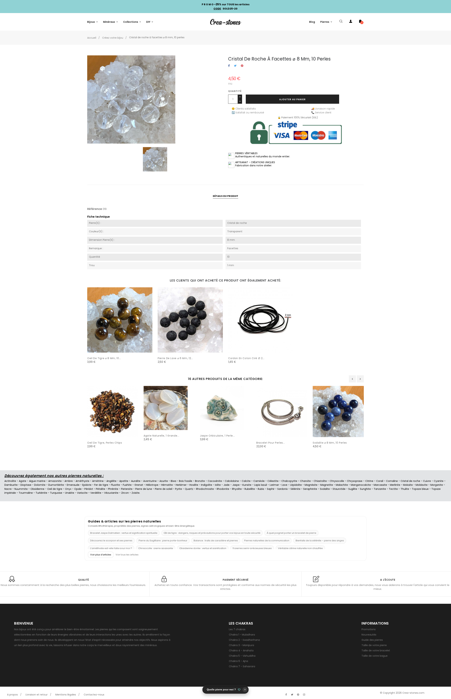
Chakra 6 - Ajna (238, 661)
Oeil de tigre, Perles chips (104, 442)
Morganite (436, 485)
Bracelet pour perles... (270, 442)
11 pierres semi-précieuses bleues (252, 548)
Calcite (246, 481)
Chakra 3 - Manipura (241, 645)
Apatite (123, 481)
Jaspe (236, 485)
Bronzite (200, 481)
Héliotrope (152, 485)
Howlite (193, 485)
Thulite (405, 489)
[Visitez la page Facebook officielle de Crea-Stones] (286, 694)
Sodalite (325, 489)
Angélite (111, 481)
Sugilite (352, 489)
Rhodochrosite (205, 489)
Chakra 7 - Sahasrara (242, 666)
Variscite (82, 493)
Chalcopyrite (289, 481)
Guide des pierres (372, 640)
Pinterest (242, 66)
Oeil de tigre (54, 489)
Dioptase (25, 485)
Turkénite (41, 493)
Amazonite (55, 481)
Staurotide (339, 489)
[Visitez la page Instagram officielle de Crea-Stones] (304, 694)
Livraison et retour (37, 694)
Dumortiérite (56, 485)
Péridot (88, 489)
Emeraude (73, 485)
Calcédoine (232, 481)
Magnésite (311, 485)
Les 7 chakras (237, 629)
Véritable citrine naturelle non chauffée (300, 548)
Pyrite (178, 489)
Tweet (235, 66)
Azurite (163, 481)
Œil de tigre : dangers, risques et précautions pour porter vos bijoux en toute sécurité (212, 533)
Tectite (393, 489)
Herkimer (181, 485)
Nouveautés (369, 634)
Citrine (369, 481)
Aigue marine (37, 481)
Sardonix (282, 489)
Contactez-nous (94, 694)
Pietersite (126, 489)
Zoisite (136, 493)
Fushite (127, 485)
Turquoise (56, 493)
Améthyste (82, 481)
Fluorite (115, 485)
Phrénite (113, 489)
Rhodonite (223, 489)
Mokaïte (408, 485)
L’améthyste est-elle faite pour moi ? (111, 548)
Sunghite (365, 489)
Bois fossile (185, 481)
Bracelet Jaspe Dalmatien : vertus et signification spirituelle (123, 533)
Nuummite (21, 489)
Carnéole (259, 481)
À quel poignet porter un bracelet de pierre (291, 533)
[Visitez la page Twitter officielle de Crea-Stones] (292, 694)
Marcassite (380, 485)
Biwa (173, 481)
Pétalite (100, 489)
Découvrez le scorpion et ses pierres (111, 540)
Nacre (8, 489)
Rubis (261, 489)
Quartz (189, 489)
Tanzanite (380, 489)
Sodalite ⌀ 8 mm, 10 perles (330, 442)
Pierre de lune (143, 489)
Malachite (342, 485)
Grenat (138, 485)
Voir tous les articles (127, 554)
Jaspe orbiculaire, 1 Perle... (217, 435)
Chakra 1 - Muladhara (242, 634)
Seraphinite (310, 489)
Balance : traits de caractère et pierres (216, 540)
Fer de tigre (101, 485)
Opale (78, 489)
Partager (229, 66)
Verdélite (95, 493)
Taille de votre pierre (374, 645)
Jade (227, 485)
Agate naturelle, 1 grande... (161, 435)
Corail (379, 481)
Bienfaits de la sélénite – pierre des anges (320, 540)
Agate (22, 481)
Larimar (274, 485)
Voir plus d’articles (100, 554)
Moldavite (422, 485)
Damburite (11, 485)
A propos (12, 694)
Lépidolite (296, 485)
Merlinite (395, 485)
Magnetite (326, 485)
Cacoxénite (215, 481)
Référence (94, 209)
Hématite (167, 485)
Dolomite (39, 485)
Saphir (270, 489)
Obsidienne (37, 489)
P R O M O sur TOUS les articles (225, 4)
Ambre (68, 481)
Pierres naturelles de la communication (266, 540)
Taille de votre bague (375, 656)
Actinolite (10, 481)
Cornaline (392, 481)
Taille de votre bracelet (376, 650)
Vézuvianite (111, 493)
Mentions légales (65, 694)
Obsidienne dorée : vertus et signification (202, 548)
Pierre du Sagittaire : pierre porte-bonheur (163, 540)
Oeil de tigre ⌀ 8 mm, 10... (104, 358)
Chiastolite (320, 481)
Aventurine (150, 481)
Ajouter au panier (292, 99)
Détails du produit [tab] (225, 196)
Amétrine (98, 481)
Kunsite (246, 485)
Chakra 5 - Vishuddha (242, 656)
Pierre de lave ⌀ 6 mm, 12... (175, 358)
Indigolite (206, 485)
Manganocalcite (361, 485)
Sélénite (295, 489)
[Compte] (350, 22)
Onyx (68, 489)
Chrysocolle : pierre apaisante (155, 548)
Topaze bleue (420, 489)
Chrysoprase (354, 481)
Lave (284, 485)
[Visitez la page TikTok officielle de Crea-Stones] (310, 692)
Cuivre (427, 481)
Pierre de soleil (163, 489)
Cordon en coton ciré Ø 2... (246, 358)
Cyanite (438, 481)
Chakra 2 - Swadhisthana (244, 640)
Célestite (273, 481)
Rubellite (250, 489)
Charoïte (305, 481)
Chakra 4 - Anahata (241, 650)
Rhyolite (237, 489)
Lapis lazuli (260, 485)
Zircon (125, 493)
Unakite (69, 493)
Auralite (135, 481)
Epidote (86, 485)
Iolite (218, 485)
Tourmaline (26, 493)
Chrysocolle (337, 481)
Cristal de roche (410, 481)
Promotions (369, 629)
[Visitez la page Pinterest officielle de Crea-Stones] (298, 694)
